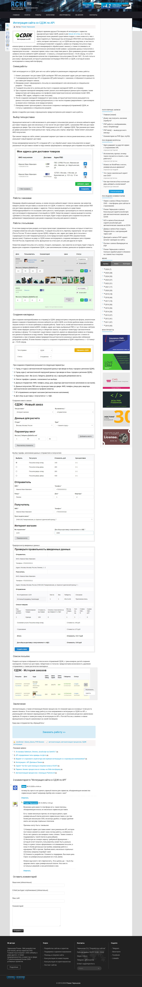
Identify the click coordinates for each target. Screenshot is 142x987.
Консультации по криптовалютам (57, 961)
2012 (107, 318)
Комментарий (17, 906)
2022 (107, 283)
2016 (107, 304)
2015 (107, 308)
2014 (107, 311)
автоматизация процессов (71, 742)
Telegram (115, 948)
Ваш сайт (16, 898)
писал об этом (74, 34)
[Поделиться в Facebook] (7, 37)
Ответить (24, 798)
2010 (107, 326)
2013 (107, 315)
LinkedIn (115, 958)
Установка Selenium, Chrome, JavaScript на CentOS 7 (36, 752)
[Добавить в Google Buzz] (7, 29)
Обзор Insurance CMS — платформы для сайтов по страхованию (117, 203)
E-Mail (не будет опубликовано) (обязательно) (30, 890)
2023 (107, 280)
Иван (24, 786)
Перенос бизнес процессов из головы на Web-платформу (38, 769)
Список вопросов (116, 191)
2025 (107, 273)
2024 (107, 276)
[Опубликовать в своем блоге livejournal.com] (7, 48)
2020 (107, 290)
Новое (116, 264)
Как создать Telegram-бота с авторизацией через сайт (115, 231)
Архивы (105, 264)
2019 (107, 294)
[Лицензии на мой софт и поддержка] (116, 444)
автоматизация (54, 742)
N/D (105, 220)
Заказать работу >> (54, 732)
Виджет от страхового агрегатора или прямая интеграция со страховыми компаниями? (50, 759)
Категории (126, 264)
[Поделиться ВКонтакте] (7, 41)
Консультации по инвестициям (56, 958)
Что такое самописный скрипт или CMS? (116, 174)
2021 (107, 287)
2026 (107, 269)
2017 (107, 301)
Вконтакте (116, 952)
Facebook (116, 955)
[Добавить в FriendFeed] (7, 33)
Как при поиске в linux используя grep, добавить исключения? (116, 182)
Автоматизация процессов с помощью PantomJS (35, 773)
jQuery (32, 742)
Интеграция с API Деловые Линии (29, 762)
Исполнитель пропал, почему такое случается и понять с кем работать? (116, 156)
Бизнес (41, 742)
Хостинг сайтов (50, 965)
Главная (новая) (110, 114)
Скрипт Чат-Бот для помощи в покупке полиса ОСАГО (36, 766)
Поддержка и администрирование (57, 952)
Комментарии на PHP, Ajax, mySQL (117, 136)
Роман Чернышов (28, 27)
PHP (36, 742)
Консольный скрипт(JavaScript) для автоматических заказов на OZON (116, 214)
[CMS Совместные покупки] (116, 388)
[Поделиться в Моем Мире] (7, 45)
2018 (107, 297)
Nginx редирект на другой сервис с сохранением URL (116, 146)
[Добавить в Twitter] (7, 25)
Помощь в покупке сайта (54, 955)
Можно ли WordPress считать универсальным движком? (115, 165)
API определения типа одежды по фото (31, 755)
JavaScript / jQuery (22, 742)
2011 (107, 322)
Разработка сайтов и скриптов (56, 948)
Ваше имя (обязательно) (22, 882)
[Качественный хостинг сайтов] (116, 426)
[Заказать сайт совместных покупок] (107, 8)
